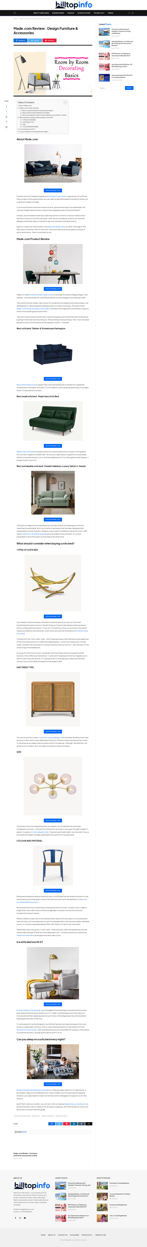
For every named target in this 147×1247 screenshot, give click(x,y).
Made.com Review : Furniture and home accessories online (25, 1154)
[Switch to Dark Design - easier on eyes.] (129, 13)
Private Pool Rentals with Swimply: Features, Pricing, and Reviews (121, 31)
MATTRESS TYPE (28, 122)
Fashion (71, 13)
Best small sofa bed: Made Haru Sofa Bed (36, 113)
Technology (99, 13)
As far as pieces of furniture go (29, 1010)
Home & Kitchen (84, 13)
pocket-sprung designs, (51, 737)
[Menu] (15, 13)
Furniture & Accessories (22, 1116)
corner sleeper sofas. (40, 832)
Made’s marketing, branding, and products (34, 309)
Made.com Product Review (29, 108)
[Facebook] (6, 106)
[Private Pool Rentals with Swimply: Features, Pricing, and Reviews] (104, 32)
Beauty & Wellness (41, 13)
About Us (51, 1235)
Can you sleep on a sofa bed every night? (33, 131)
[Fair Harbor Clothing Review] (102, 1185)
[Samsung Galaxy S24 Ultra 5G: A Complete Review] (104, 78)
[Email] (6, 127)
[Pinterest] (6, 122)
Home (43, 1235)
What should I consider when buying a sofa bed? (36, 117)
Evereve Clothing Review (118, 1205)
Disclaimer (74, 1235)
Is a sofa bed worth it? (27, 129)
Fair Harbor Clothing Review (119, 1183)
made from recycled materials (34, 534)
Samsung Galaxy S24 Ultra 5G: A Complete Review (122, 76)
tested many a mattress (74, 1104)
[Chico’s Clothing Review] (102, 1218)
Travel (111, 13)
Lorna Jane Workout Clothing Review (120, 1195)
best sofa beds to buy (56, 227)
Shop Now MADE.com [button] (53, 190)
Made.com (35, 1116)
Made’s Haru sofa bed (25, 452)
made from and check (25, 935)
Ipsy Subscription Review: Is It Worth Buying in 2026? (122, 65)
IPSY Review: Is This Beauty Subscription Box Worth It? (121, 54)
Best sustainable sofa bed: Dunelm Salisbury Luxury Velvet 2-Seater (44, 115)
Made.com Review (48, 1116)
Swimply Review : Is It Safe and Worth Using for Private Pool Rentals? (122, 43)
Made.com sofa (61, 1116)
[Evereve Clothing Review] (102, 1207)
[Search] (132, 13)
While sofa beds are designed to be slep (33, 1090)
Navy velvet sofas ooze (26, 385)
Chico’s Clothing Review (118, 1215)
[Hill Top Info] (73, 5)
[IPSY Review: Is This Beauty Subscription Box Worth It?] (104, 56)
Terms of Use (100, 1235)
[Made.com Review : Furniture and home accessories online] (26, 1144)
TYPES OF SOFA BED (29, 120)
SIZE (24, 124)
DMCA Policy (87, 1235)
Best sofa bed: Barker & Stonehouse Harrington (38, 110)
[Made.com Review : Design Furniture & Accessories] (53, 71)
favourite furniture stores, (27, 1030)
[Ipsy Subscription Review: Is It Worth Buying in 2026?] (104, 67)
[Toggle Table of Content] (64, 102)
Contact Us (63, 1235)
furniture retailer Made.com (40, 295)
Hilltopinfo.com (70, 1240)
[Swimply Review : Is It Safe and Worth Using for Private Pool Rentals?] (104, 44)
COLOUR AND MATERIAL (30, 127)
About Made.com (25, 105)
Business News (58, 13)
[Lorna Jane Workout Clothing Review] (102, 1196)
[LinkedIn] (6, 117)
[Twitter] (6, 112)
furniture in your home (57, 196)
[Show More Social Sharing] (59, 40)
